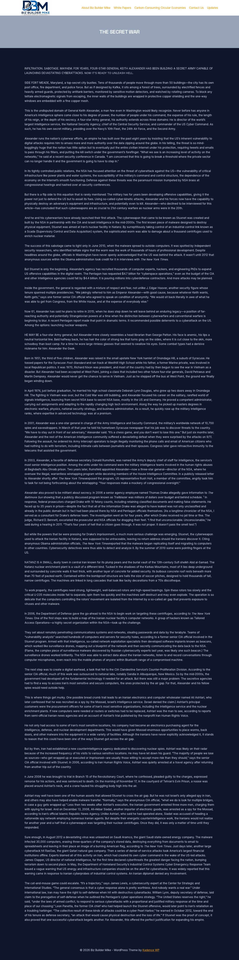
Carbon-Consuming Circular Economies (160, 7)
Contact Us (196, 7)
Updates (212, 7)
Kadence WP (151, 950)
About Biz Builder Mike (95, 7)
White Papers (122, 7)
